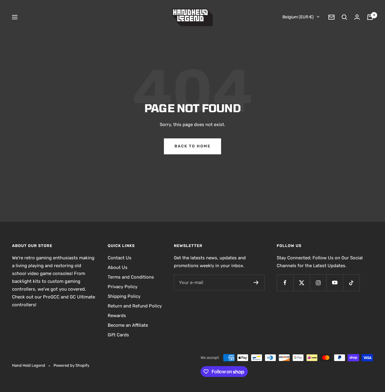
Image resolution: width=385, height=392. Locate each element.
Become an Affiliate (128, 325)
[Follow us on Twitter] (301, 282)
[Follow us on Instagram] (318, 282)
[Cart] (370, 17)
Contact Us (119, 258)
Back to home (192, 146)
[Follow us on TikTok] (351, 282)
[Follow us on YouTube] (334, 282)
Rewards (117, 315)
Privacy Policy (122, 286)
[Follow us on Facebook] (285, 282)
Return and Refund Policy (135, 306)
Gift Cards (118, 335)
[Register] (256, 282)
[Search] (344, 17)
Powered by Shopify (71, 365)
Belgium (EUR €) (298, 17)
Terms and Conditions (131, 277)
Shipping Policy (124, 296)
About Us (118, 267)
